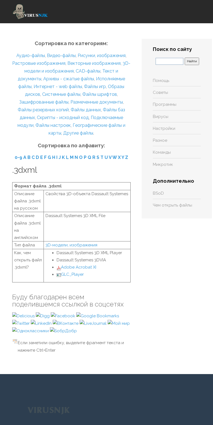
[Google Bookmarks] (97, 315)
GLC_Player (72, 274)
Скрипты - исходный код (63, 117)
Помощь (161, 80)
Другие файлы (78, 133)
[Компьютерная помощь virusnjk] (30, 11)
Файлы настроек (53, 125)
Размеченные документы (96, 102)
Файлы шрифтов (99, 94)
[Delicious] (24, 315)
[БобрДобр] (63, 330)
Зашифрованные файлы (44, 102)
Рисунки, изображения (102, 55)
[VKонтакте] (66, 323)
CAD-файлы (88, 71)
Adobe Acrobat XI (78, 267)
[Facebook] (63, 315)
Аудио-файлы (30, 55)
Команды (162, 152)
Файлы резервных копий (43, 109)
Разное (160, 140)
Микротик (163, 164)
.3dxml (24, 170)
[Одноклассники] (31, 330)
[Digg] (43, 315)
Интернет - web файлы (58, 86)
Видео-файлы (61, 55)
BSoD (158, 193)
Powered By (48, 410)
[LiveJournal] (94, 323)
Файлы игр (95, 86)
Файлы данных (86, 109)
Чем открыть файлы (172, 205)
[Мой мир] (119, 323)
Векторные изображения (94, 63)
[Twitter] (21, 323)
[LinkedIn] (42, 323)
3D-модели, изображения (71, 245)
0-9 (18, 157)
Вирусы (160, 116)
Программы (164, 104)
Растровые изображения (38, 63)
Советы (160, 92)
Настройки (164, 128)
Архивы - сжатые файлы (68, 78)
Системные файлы (61, 94)
